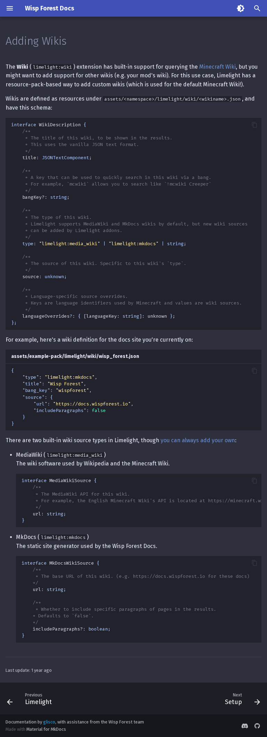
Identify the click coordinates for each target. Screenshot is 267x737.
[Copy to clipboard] (254, 125)
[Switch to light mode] (241, 8)
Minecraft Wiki (217, 66)
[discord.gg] (244, 725)
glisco (49, 722)
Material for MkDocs (46, 729)
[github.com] (257, 725)
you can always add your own (198, 440)
